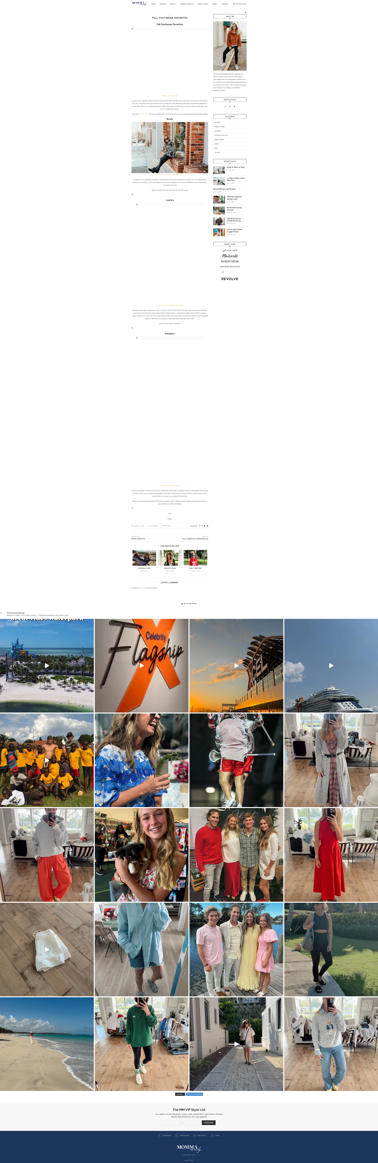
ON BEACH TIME (144, 568)
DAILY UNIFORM (195, 568)
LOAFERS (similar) (178, 305)
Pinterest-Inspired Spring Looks (234, 198)
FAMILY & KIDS (203, 4)
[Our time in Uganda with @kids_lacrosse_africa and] (47, 760)
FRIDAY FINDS (219, 139)
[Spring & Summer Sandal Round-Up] (219, 221)
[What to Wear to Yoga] (219, 170)
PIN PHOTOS (166, 526)
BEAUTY (173, 4)
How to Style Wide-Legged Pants (234, 231)
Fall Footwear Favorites (170, 17)
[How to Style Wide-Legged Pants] (219, 232)
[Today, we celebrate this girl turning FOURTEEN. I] (142, 855)
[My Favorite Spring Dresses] (219, 210)
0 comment (154, 526)
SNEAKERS (175, 485)
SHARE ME (194, 526)
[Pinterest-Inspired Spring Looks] (219, 200)
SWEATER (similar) (163, 174)
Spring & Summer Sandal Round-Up (234, 220)
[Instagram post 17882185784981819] (142, 949)
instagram (243, 85)
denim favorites (144, 114)
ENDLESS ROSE (170, 568)
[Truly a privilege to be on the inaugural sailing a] (142, 666)
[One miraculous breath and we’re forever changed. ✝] (236, 949)
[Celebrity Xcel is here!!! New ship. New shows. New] (236, 666)
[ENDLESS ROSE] (170, 558)
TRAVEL (214, 4)
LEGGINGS (173, 174)
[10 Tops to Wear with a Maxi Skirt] (219, 181)
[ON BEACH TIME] (144, 558)
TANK (157, 305)
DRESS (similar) (167, 96)
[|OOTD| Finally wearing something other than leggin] (47, 855)
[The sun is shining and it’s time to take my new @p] (236, 1044)
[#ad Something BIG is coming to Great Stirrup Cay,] (47, 666)
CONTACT (225, 4)
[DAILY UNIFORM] (195, 558)
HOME (153, 4)
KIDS (216, 148)
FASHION (163, 4)
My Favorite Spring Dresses (234, 209)
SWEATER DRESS (165, 485)
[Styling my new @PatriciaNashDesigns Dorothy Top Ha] (47, 949)
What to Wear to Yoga (236, 167)
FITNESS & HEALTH (187, 4)
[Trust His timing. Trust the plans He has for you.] (236, 760)
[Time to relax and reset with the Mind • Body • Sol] (47, 1044)
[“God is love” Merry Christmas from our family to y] (236, 855)
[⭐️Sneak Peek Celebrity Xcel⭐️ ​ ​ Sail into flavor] (142, 760)
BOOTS (175, 96)
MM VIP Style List (240, 4)
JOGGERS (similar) (166, 305)
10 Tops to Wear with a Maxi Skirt (236, 179)
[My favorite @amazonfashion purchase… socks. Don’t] (142, 1044)
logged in (142, 588)
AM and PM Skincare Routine (224, 189)
